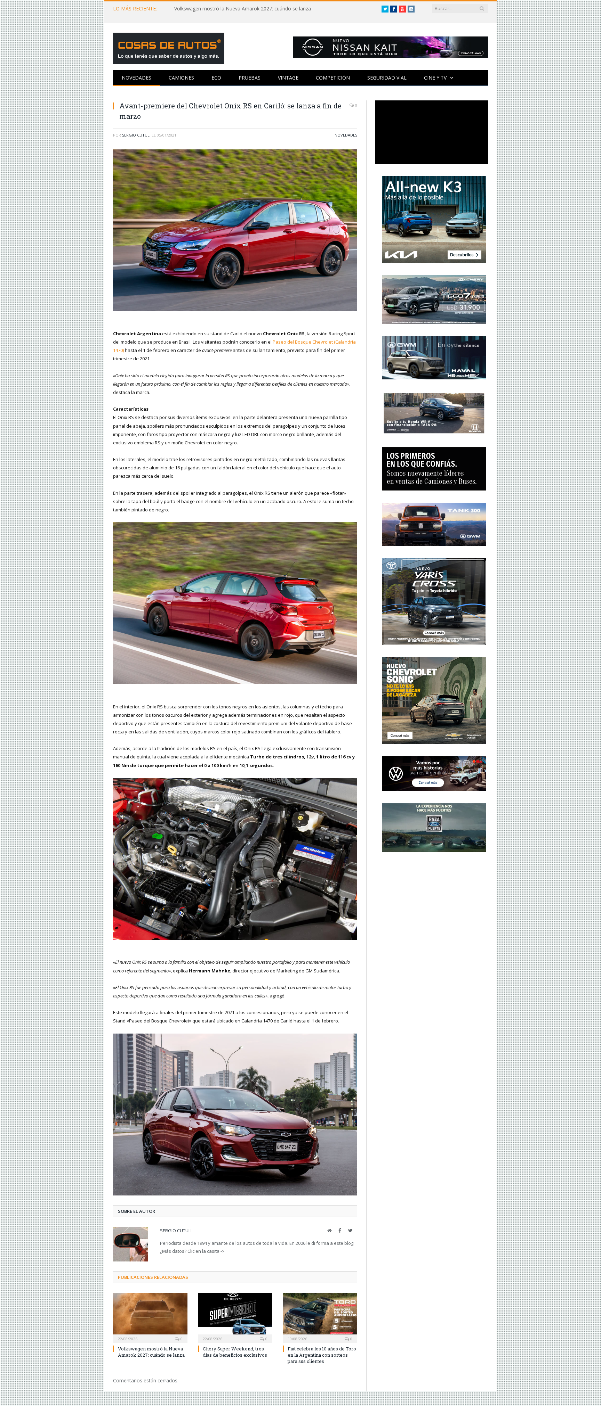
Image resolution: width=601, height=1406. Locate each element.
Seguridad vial (387, 77)
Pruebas (250, 77)
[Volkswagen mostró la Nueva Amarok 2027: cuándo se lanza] (150, 1317)
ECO (216, 77)
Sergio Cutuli (136, 135)
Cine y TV (435, 77)
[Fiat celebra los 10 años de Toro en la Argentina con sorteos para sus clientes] (320, 1317)
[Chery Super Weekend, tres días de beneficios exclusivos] (235, 1317)
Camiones (181, 77)
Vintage (288, 77)
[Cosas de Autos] (168, 47)
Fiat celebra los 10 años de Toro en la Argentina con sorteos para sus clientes (322, 1355)
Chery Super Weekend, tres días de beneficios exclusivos (235, 1352)
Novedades (136, 77)
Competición (333, 77)
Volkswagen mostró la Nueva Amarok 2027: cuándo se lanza (242, 9)
